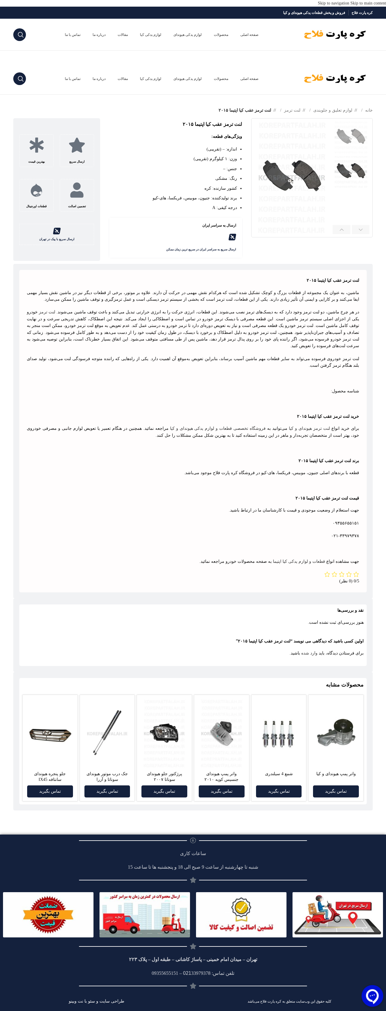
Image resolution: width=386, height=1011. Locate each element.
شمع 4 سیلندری (279, 774)
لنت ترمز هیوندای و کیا (309, 428)
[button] (361, 229)
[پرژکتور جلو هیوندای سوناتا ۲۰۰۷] (164, 733)
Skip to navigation (334, 3)
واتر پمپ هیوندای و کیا (336, 774)
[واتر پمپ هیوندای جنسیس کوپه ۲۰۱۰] (222, 733)
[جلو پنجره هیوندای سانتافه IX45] (50, 733)
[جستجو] (19, 35)
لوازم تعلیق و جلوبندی (332, 110)
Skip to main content (368, 3)
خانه (368, 110)
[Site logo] (335, 34)
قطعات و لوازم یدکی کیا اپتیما (299, 561)
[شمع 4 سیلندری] (279, 733)
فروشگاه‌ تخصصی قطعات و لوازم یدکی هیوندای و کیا (218, 428)
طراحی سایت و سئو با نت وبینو (96, 1001)
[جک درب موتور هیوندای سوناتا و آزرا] (107, 733)
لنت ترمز (291, 110)
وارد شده (309, 653)
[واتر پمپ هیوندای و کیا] (336, 733)
